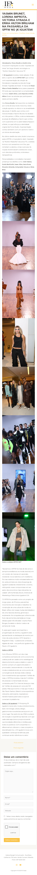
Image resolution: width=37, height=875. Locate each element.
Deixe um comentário (10, 33)
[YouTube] (20, 865)
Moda (32, 33)
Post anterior (18, 743)
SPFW (4, 35)
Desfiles (22, 33)
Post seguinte (18, 748)
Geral (27, 33)
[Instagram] (17, 865)
